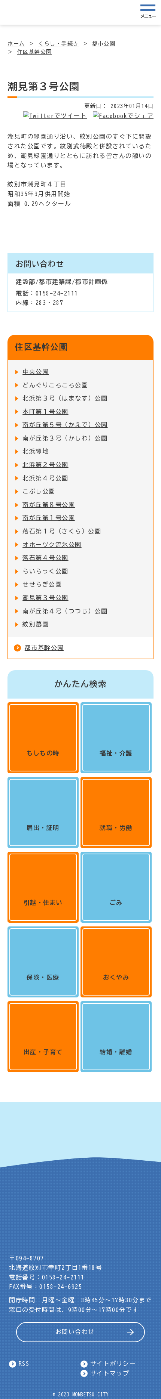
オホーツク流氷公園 (52, 545)
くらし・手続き (58, 43)
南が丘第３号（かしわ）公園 (65, 438)
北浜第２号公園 (45, 465)
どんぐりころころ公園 (55, 385)
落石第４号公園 (45, 558)
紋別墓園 (35, 624)
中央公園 (35, 372)
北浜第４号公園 (45, 478)
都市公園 (103, 43)
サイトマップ (110, 1373)
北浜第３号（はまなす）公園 (65, 398)
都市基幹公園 (44, 648)
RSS (24, 1363)
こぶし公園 (38, 491)
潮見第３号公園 (45, 598)
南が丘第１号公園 (48, 518)
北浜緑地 (35, 451)
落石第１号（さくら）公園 (61, 531)
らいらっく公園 (45, 571)
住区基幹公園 (34, 52)
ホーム (16, 43)
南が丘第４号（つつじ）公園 (65, 611)
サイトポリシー (113, 1363)
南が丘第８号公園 (48, 505)
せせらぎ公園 (42, 584)
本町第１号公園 (45, 412)
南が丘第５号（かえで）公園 (65, 425)
